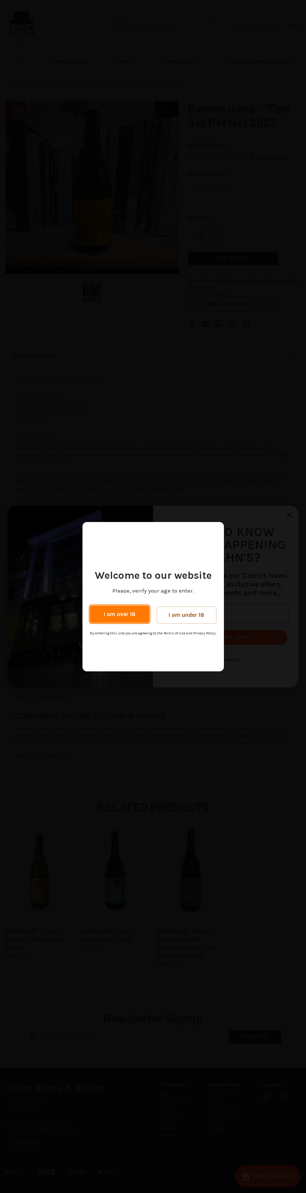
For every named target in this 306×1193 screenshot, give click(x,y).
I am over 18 (119, 614)
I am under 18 (186, 615)
